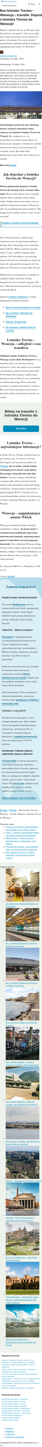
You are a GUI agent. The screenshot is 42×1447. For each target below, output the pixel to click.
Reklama (9, 1428)
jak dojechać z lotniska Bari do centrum (21, 329)
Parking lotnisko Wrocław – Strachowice (16, 1413)
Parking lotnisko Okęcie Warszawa (14, 1406)
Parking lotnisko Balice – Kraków (13, 1401)
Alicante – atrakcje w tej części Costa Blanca (18, 1388)
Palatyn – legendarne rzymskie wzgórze (23, 1181)
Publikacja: (12, 59)
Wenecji (4, 466)
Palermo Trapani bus (16, 321)
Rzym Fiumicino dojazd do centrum (23, 307)
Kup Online (21, 428)
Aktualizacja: (12, 64)
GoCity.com (18, 783)
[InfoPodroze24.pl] (9, 1)
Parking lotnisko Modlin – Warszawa (15, 1399)
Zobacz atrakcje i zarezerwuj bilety (19, 797)
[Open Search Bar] (39, 4)
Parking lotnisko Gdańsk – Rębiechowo (16, 1408)
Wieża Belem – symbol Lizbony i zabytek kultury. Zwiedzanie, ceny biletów (21, 841)
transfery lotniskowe (18, 296)
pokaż (13, 165)
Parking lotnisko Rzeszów (11, 1418)
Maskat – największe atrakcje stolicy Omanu (18, 1360)
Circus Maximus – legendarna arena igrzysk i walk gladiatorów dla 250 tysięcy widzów (22, 1300)
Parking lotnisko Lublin (10, 1420)
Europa (3, 810)
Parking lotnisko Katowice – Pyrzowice (16, 1411)
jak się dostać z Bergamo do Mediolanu (19, 314)
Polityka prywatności (15, 1437)
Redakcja (10, 1431)
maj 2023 (11, 576)
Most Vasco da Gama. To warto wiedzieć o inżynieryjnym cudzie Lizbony (20, 855)
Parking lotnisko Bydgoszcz (12, 1415)
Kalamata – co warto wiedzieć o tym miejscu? (18, 1362)
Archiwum (10, 1434)
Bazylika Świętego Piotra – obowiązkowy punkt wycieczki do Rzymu (21, 1342)
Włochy (13, 810)
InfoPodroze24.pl (9, 6)
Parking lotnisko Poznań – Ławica (14, 1404)
